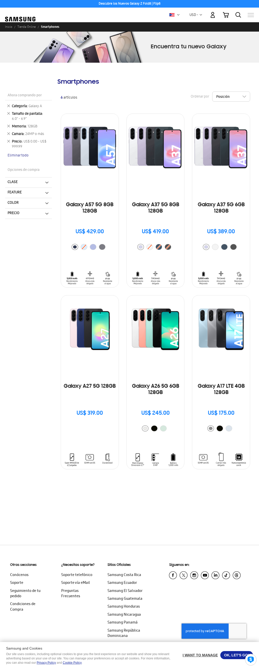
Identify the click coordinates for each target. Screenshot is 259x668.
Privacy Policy (46, 662)
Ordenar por (200, 97)
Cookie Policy (72, 662)
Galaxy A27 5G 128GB (90, 386)
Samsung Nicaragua (124, 615)
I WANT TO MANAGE (200, 655)
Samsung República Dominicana (123, 633)
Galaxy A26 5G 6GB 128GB (155, 390)
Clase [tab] (13, 182)
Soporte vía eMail (75, 583)
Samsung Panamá (122, 623)
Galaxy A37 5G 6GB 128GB (221, 208)
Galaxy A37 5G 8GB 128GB (155, 208)
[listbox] (90, 247)
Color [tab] (13, 203)
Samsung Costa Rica (124, 575)
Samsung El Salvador (125, 591)
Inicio (8, 27)
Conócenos (19, 575)
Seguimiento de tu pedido (25, 594)
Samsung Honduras (123, 607)
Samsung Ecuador (122, 583)
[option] (75, 247)
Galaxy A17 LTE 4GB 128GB (221, 390)
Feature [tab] (15, 192)
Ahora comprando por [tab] (25, 96)
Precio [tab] (13, 213)
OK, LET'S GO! (236, 655)
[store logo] (20, 12)
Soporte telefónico (76, 575)
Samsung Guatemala (124, 599)
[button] (178, 15)
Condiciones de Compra (22, 607)
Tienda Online (26, 27)
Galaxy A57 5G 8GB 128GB (89, 208)
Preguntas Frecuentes (70, 594)
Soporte (16, 583)
